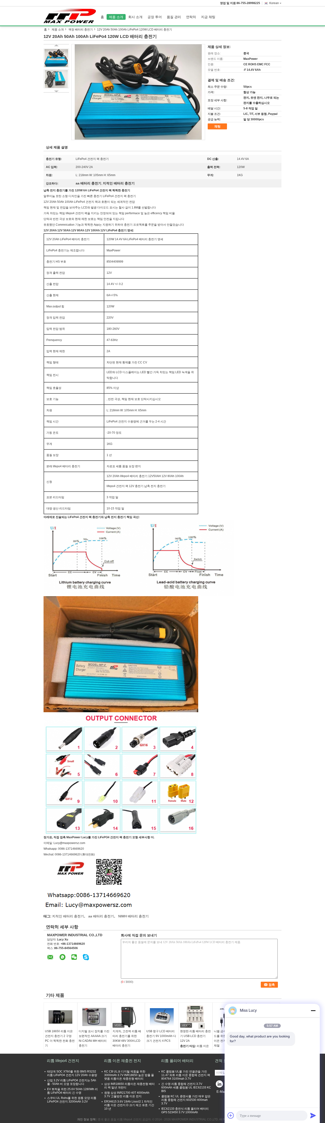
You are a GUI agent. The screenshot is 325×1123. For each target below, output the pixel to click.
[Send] (313, 1115)
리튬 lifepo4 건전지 (63, 1061)
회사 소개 (135, 17)
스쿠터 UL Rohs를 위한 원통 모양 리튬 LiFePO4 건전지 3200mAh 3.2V (71, 1099)
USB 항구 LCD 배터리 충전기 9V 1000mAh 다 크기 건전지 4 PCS (161, 1036)
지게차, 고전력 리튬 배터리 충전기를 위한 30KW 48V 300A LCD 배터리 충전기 (127, 1038)
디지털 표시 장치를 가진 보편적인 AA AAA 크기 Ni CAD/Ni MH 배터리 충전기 (94, 1038)
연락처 (191, 17)
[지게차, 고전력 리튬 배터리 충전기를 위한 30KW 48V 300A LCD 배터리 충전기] (128, 1017)
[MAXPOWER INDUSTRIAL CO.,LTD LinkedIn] (219, 1085)
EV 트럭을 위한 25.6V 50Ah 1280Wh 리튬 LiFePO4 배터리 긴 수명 (72, 1090)
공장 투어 (155, 17)
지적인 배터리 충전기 (68, 916)
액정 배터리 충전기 (81, 29)
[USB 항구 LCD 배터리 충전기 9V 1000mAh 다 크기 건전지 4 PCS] (161, 1017)
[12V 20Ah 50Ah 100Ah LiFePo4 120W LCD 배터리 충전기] (138, 92)
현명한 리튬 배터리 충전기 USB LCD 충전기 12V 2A (195, 1036)
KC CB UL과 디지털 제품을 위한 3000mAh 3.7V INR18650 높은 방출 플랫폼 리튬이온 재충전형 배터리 (129, 1075)
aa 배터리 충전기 (101, 916)
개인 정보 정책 (86, 1119)
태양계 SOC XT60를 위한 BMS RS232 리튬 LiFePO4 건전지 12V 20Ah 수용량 (72, 1073)
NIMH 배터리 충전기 (133, 916)
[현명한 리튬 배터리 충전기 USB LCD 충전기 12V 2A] (195, 1017)
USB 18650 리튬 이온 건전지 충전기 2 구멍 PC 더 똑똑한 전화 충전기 (60, 1038)
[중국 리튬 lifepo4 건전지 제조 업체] (71, 16)
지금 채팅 (208, 17)
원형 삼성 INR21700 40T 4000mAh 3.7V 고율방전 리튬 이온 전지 (126, 1094)
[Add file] (230, 1115)
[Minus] (313, 1010)
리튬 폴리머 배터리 (177, 1061)
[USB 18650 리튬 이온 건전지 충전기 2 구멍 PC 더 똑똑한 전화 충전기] (60, 1017)
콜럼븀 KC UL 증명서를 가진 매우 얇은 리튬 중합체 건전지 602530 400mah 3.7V (186, 1100)
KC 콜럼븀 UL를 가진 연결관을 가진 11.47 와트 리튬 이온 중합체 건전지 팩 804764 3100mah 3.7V (185, 1075)
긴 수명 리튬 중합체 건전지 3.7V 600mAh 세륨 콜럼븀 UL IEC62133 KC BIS (186, 1087)
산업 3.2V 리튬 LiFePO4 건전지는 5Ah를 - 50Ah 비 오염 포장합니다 (71, 1082)
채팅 (217, 126)
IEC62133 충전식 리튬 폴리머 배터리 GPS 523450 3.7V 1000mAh (185, 1110)
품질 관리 (174, 17)
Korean (274, 3)
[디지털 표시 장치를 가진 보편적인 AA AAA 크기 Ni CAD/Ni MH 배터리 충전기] (94, 1017)
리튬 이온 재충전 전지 (122, 1061)
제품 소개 (116, 17)
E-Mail (221, 1091)
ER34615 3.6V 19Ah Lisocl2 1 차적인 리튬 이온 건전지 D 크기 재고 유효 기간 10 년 (129, 1105)
